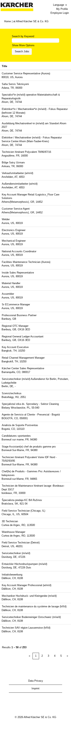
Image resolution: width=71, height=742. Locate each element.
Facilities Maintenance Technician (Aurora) (26, 262)
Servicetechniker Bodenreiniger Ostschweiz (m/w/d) (31, 617)
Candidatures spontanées (16, 435)
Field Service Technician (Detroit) (21, 542)
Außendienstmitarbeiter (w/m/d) (19, 183)
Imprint (35, 688)
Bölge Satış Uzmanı (13, 162)
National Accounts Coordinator (19, 251)
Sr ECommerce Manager (16, 304)
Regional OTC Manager (15, 325)
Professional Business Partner (19, 315)
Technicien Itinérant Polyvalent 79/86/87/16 (26, 151)
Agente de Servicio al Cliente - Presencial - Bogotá (31, 414)
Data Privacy (35, 680)
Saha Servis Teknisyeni (15, 84)
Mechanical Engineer (14, 240)
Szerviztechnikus (11, 393)
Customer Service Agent (16, 208)
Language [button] (59, 4)
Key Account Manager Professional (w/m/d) (26, 585)
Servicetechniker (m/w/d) (16, 553)
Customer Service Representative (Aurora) (26, 73)
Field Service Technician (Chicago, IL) (23, 510)
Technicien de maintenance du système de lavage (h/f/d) (34, 606)
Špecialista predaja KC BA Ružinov (22, 500)
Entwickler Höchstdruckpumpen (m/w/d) (24, 563)
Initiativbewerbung (12, 574)
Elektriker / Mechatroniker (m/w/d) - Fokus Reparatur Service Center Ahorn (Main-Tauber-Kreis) (32, 139)
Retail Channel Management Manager (23, 357)
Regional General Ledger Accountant (22, 336)
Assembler (8, 293)
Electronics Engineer (13, 230)
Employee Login (59, 12)
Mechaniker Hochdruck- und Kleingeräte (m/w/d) (29, 595)
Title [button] (4, 66)
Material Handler (11, 283)
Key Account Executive (15, 347)
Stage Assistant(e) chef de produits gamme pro (29, 446)
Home (7, 21)
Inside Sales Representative (18, 272)
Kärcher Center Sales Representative (23, 368)
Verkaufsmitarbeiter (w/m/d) (17, 173)
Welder (6, 219)
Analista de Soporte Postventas (20, 425)
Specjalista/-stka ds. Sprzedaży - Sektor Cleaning (30, 403)
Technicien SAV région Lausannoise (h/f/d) (26, 627)
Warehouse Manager (13, 531)
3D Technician (10, 521)
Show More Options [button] (23, 45)
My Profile (62, 8)
